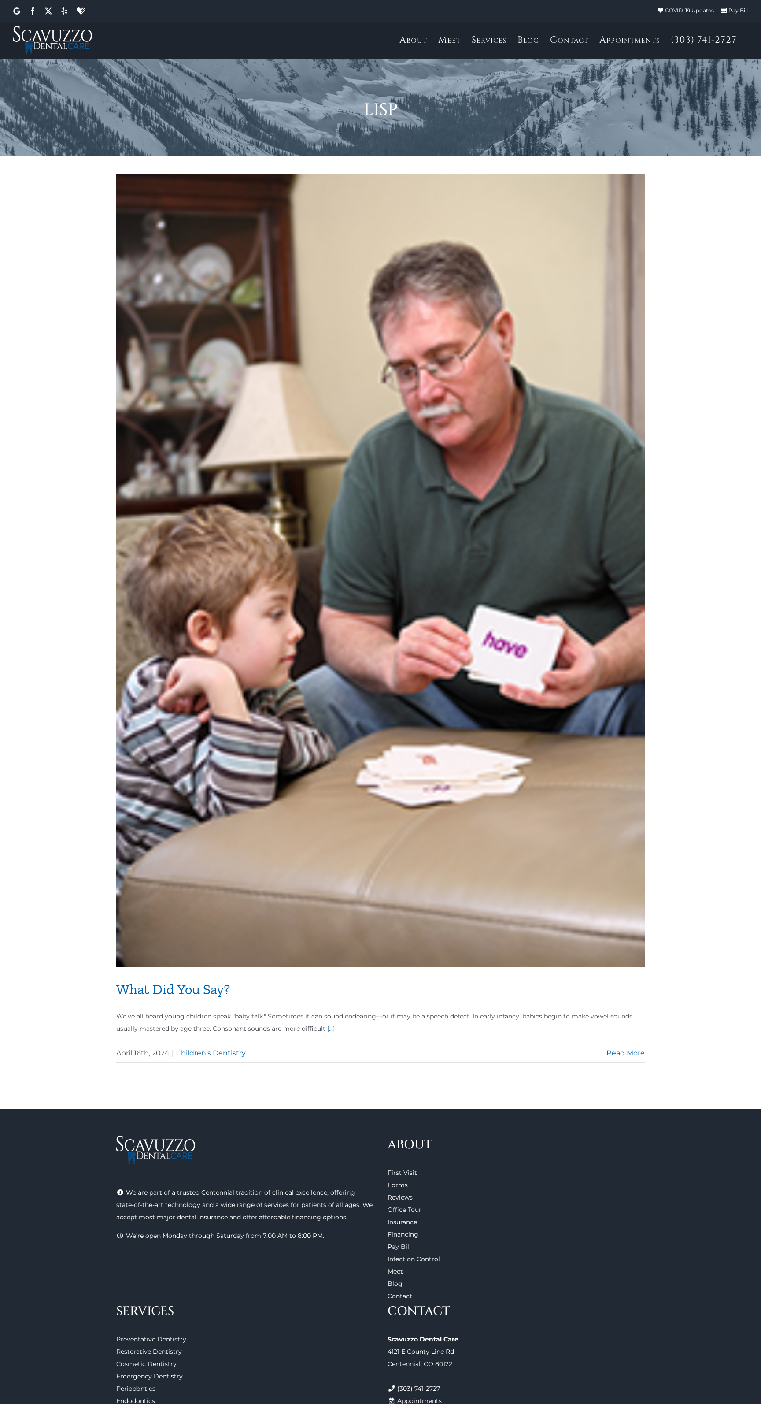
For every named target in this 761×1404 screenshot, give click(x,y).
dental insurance (202, 1217)
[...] (331, 1029)
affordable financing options (302, 1217)
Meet (395, 1271)
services (276, 1205)
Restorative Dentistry (149, 1352)
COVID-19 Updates (689, 10)
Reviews (400, 1197)
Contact (400, 1296)
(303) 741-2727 (418, 1389)
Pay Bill (738, 10)
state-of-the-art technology (158, 1205)
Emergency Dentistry (149, 1376)
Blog (395, 1284)
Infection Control (414, 1259)
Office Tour (404, 1210)
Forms (398, 1185)
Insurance (402, 1222)
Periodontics (135, 1389)
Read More (625, 1053)
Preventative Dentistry (151, 1339)
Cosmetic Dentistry (146, 1364)
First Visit (402, 1173)
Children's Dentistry (211, 1053)
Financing (403, 1234)
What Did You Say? (173, 989)
